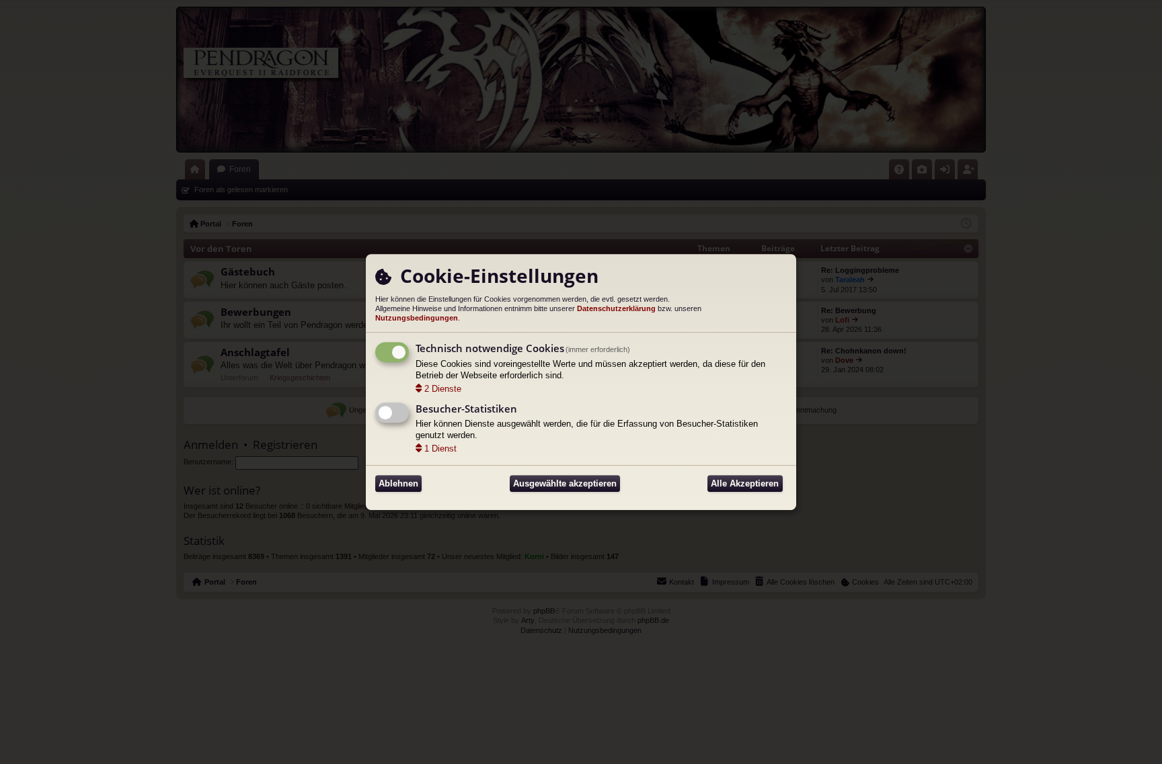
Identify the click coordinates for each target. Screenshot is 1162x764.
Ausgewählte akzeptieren (565, 483)
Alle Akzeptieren (745, 483)
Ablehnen (398, 483)
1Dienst (440, 448)
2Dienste (442, 389)
